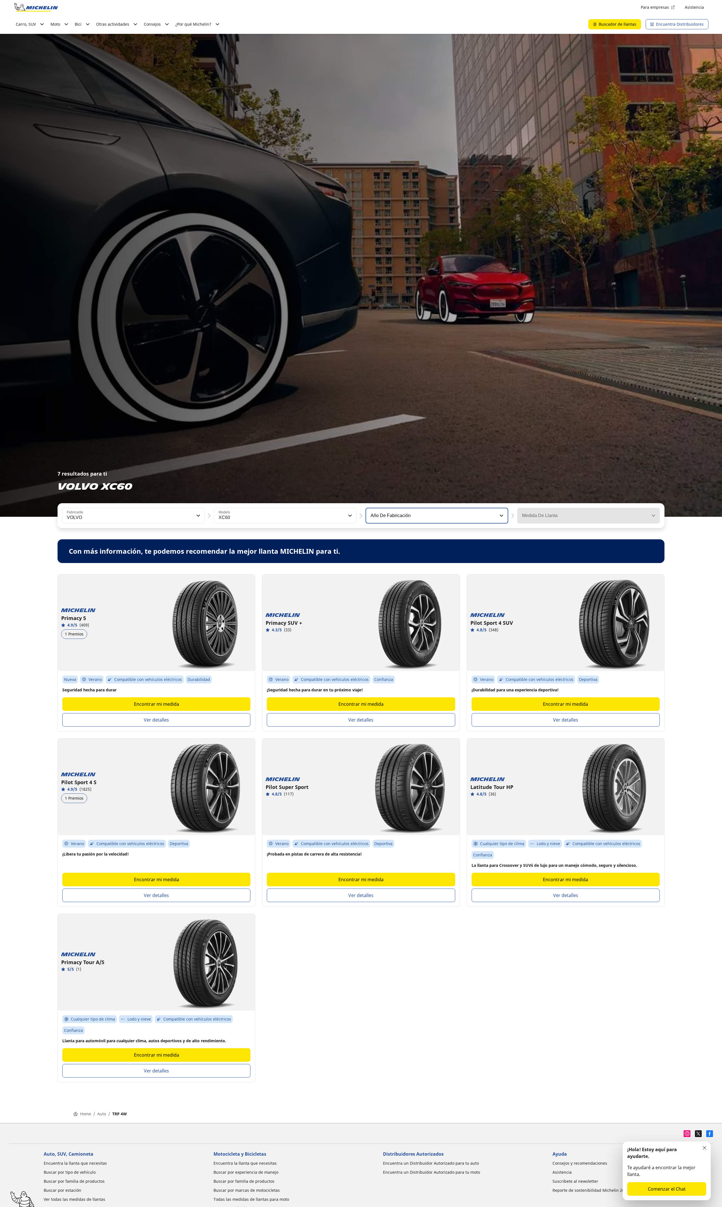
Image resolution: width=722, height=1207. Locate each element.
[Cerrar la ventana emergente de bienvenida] (704, 1147)
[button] (197, 515)
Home (85, 1113)
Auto (101, 1113)
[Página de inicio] (36, 7)
